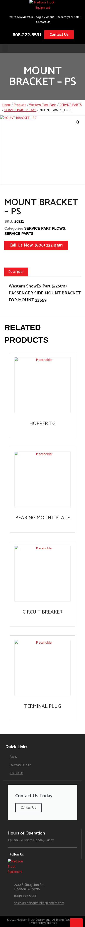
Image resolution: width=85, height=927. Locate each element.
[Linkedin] (49, 855)
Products (20, 105)
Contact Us (43, 22)
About (50, 17)
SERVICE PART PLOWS (20, 110)
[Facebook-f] (36, 855)
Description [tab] (16, 271)
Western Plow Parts (42, 105)
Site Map (52, 923)
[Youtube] (43, 855)
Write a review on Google (26, 17)
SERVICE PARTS (71, 105)
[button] (5, 48)
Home (6, 105)
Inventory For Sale (68, 17)
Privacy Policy (36, 923)
